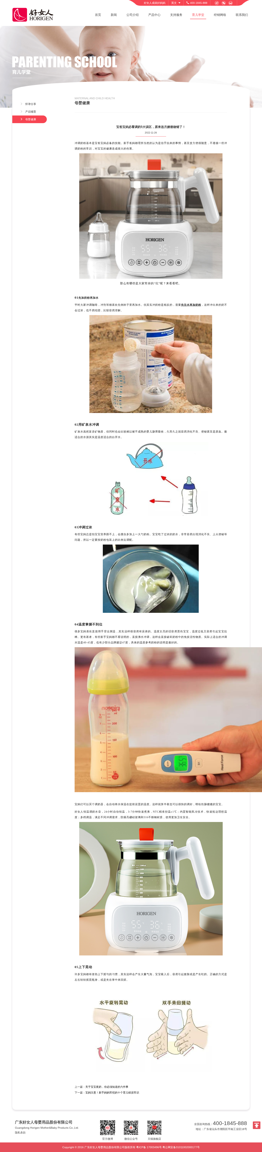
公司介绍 (132, 14)
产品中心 (154, 14)
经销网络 (220, 14)
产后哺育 (30, 111)
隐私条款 (20, 1132)
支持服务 (176, 14)
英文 (174, 2)
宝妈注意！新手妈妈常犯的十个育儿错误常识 (112, 1092)
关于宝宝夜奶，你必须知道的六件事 (106, 1086)
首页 (98, 14)
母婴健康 (30, 119)
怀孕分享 (30, 104)
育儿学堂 (198, 14)
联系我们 (242, 14)
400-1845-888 (230, 1123)
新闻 (114, 14)
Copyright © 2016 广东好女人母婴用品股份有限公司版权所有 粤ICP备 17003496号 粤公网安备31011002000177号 (131, 1147)
